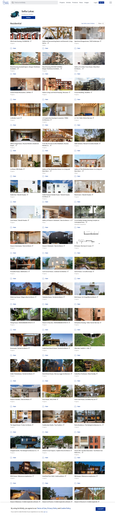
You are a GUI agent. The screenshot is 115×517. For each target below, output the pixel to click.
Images (86, 3)
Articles (68, 3)
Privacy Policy (52, 508)
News (81, 3)
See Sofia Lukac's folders (88, 23)
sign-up (45, 512)
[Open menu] (110, 2)
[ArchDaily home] (6, 2)
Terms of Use (41, 508)
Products (75, 3)
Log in (96, 3)
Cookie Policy (65, 508)
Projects (62, 3)
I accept (100, 509)
